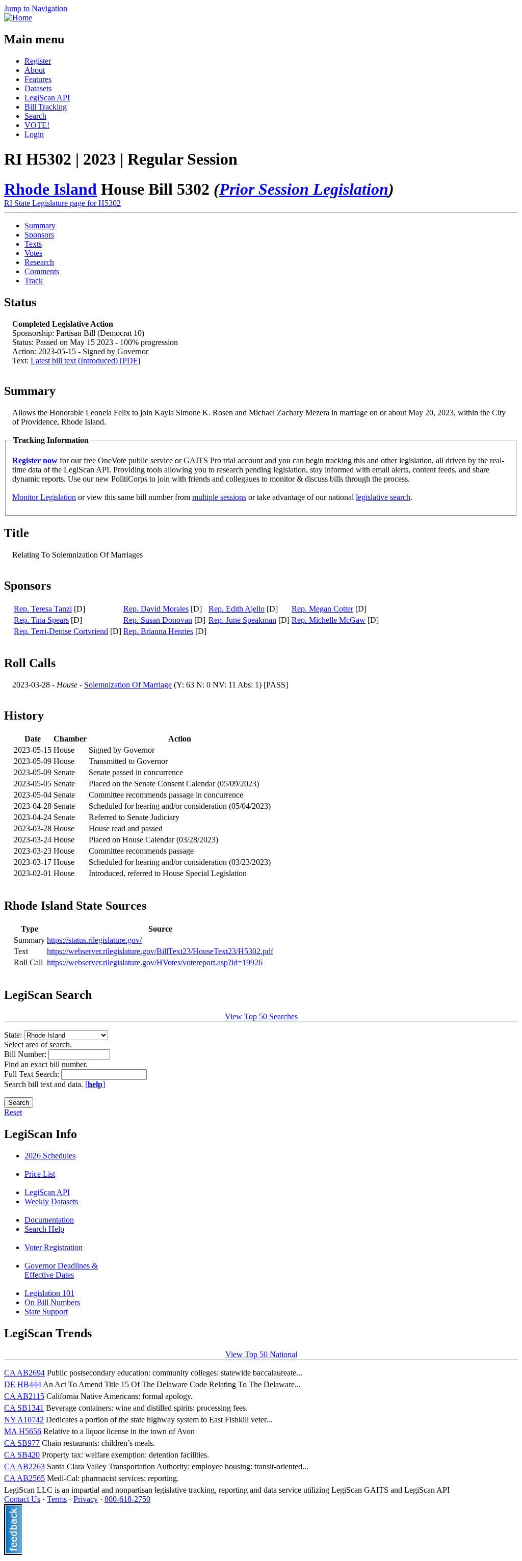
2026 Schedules (49, 1155)
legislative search (383, 497)
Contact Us (22, 1499)
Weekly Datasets (51, 1201)
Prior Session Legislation (303, 189)
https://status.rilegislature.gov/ (94, 940)
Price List (39, 1174)
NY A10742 (24, 1419)
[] (95, 1084)
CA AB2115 (24, 1396)
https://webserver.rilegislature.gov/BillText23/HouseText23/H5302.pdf (160, 951)
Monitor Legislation (44, 497)
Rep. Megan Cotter (322, 608)
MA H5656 (22, 1431)
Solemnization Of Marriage (128, 684)
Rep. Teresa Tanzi (43, 608)
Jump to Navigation (35, 8)
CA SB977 (22, 1443)
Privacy (85, 1499)
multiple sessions (219, 497)
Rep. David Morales (156, 608)
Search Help (44, 1229)
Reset (13, 1112)
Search (35, 116)
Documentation (49, 1219)
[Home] (18, 17)
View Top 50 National (261, 1354)
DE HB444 (22, 1384)
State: (14, 1034)
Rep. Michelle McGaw (329, 620)
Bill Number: (26, 1054)
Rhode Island (50, 189)
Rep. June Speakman (242, 620)
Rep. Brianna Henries (158, 631)
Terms (57, 1499)
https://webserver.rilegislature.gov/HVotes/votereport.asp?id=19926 (155, 962)
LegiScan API (47, 97)
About (34, 70)
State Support (46, 1311)
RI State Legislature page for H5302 (62, 203)
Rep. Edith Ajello (236, 608)
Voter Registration (53, 1247)
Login (34, 134)
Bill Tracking (45, 106)
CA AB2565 (24, 1478)
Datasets (37, 88)
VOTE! (36, 125)
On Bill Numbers (52, 1302)
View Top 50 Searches (261, 1016)
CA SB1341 (24, 1408)
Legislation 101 (49, 1293)
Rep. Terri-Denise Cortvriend (61, 631)
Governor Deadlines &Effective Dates (61, 1270)
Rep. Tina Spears (41, 620)
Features (37, 79)
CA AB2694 (24, 1372)
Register (37, 61)
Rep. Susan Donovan (157, 620)
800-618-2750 (127, 1499)
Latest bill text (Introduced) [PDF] (85, 360)
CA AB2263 (24, 1466)
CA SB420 (22, 1454)
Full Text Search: (32, 1074)
